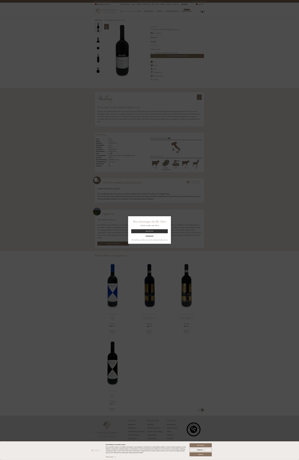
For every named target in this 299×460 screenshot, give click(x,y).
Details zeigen (109, 457)
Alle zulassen (200, 445)
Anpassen (200, 449)
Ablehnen (200, 454)
